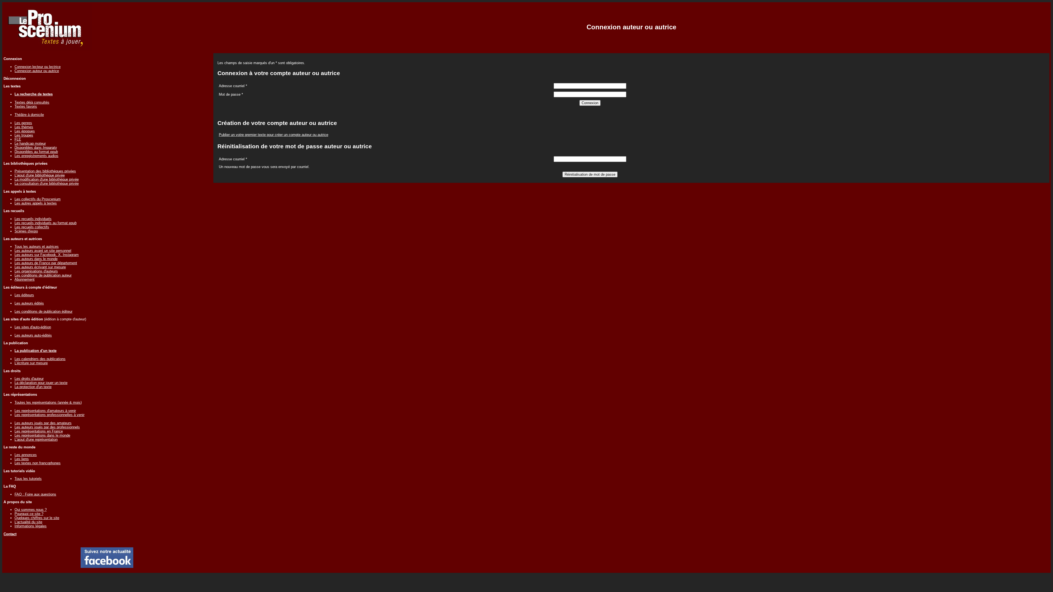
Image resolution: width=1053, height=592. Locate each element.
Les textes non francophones (38, 463)
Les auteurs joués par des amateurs (43, 423)
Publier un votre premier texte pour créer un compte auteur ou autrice (273, 135)
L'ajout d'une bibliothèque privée (40, 175)
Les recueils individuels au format (46, 223)
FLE (18, 139)
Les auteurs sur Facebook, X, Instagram (47, 255)
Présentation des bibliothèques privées (45, 171)
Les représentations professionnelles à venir (49, 415)
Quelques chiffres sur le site (37, 518)
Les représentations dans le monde (42, 435)
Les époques (25, 131)
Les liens (22, 459)
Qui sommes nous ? (31, 510)
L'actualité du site (28, 522)
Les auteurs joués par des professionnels (47, 427)
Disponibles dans (36, 148)
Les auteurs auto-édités (33, 335)
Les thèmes (24, 127)
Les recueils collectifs (32, 227)
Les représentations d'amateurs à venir (45, 411)
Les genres (23, 123)
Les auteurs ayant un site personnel (43, 251)
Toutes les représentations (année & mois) (48, 402)
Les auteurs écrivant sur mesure (40, 267)
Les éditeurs (24, 295)
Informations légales (31, 526)
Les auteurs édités (29, 303)
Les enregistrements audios (36, 156)
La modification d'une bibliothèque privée (47, 179)
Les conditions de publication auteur (43, 275)
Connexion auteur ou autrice (37, 71)
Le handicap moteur (30, 143)
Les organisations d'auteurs (36, 271)
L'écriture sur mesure (31, 363)
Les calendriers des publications (40, 359)
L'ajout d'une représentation (36, 439)
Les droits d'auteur (29, 379)
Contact (10, 534)
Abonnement (25, 279)
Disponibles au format (36, 152)
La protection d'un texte (33, 387)
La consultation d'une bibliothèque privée (47, 183)
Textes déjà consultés (32, 102)
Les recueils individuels (33, 219)
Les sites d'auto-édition (33, 327)
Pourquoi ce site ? (29, 514)
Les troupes (24, 135)
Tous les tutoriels (28, 479)
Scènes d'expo (26, 231)
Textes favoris (26, 106)
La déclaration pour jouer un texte (41, 383)
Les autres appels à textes (36, 203)
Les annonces (26, 455)
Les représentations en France (39, 431)
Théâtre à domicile (29, 115)
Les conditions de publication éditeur (43, 311)
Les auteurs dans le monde (36, 259)
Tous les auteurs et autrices (37, 246)
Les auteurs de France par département (46, 263)
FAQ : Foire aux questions (35, 494)
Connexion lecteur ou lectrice (38, 67)
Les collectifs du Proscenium (38, 199)
